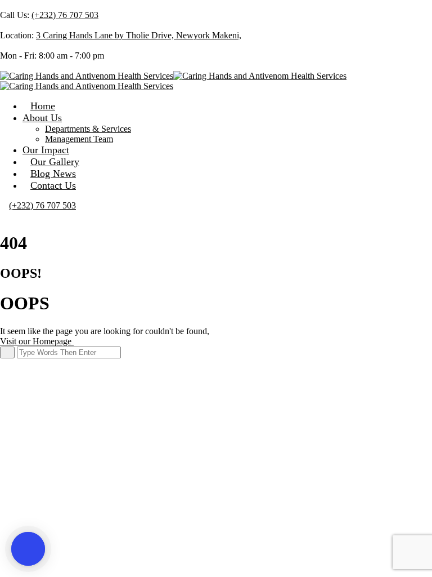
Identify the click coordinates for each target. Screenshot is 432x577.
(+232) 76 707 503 (65, 15)
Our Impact (45, 150)
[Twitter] (12, 65)
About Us (42, 117)
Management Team (79, 139)
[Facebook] (3, 65)
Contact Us (53, 185)
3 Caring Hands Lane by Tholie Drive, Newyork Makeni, (138, 35)
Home (42, 106)
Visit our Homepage (37, 341)
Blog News (53, 173)
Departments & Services (88, 129)
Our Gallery (54, 161)
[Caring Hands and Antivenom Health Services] (86, 76)
